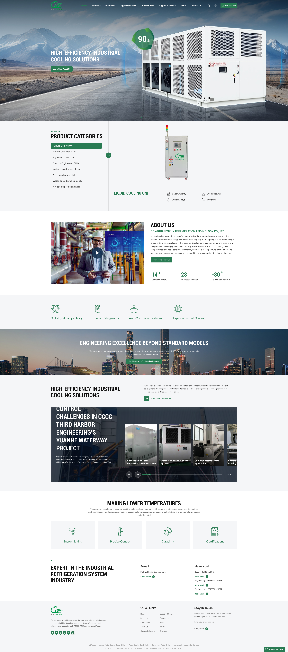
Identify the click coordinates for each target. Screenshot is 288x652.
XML (167, 648)
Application (145, 622)
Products (109, 5)
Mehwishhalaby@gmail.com (152, 572)
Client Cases (148, 5)
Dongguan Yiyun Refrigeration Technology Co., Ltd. (188, 231)
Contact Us (196, 5)
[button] (141, 117)
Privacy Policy (177, 648)
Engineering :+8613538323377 (208, 589)
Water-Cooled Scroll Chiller (139, 645)
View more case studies (161, 398)
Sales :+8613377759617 (205, 572)
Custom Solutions (147, 631)
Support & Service (167, 5)
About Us (96, 5)
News (183, 5)
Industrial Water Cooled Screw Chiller (112, 645)
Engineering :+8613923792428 (208, 580)
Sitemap (163, 631)
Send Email (145, 576)
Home (84, 5)
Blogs (162, 622)
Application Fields (129, 5)
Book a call (199, 576)
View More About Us (161, 260)
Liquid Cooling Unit (132, 193)
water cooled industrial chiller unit (186, 645)
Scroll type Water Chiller (161, 645)
